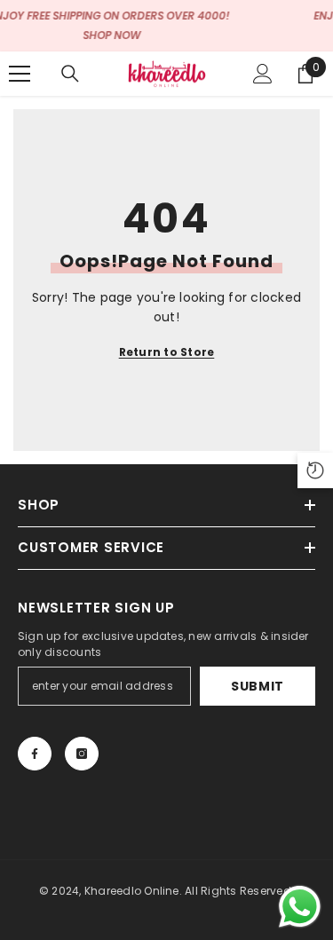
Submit (257, 686)
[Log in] (263, 73)
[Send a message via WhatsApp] (299, 906)
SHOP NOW (111, 35)
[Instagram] (82, 753)
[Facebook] (35, 753)
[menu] (19, 73)
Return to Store (167, 351)
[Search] (70, 73)
